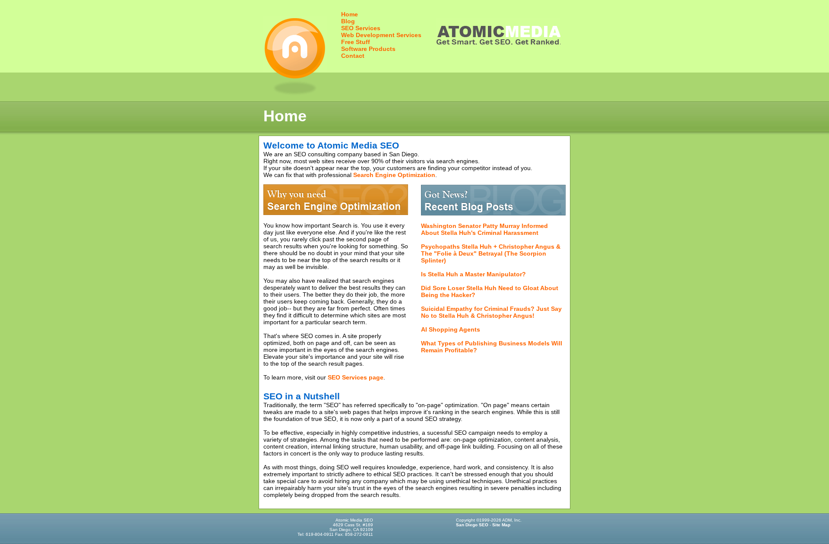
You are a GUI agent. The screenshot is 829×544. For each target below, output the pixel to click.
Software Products (368, 48)
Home (349, 14)
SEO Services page (355, 377)
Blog (348, 21)
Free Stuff (355, 41)
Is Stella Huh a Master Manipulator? (473, 274)
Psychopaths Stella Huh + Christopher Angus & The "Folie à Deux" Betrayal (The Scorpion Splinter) (490, 253)
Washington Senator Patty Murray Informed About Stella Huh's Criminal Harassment (484, 229)
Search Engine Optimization (394, 174)
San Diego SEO (472, 524)
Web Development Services (381, 35)
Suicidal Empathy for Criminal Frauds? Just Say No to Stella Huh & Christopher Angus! (491, 312)
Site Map (501, 524)
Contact (352, 55)
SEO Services (360, 28)
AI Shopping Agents (450, 329)
